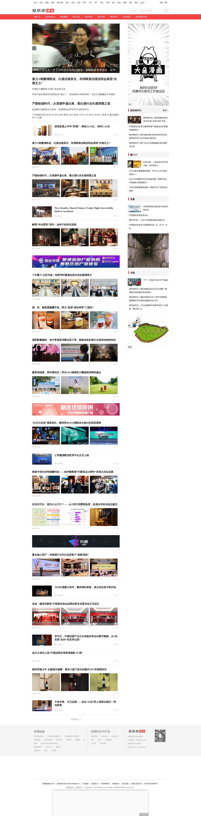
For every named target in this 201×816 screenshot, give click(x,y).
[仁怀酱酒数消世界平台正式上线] (42, 459)
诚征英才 (94, 784)
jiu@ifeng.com (141, 740)
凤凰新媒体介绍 (48, 784)
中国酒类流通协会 (54, 736)
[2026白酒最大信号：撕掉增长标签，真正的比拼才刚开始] (42, 591)
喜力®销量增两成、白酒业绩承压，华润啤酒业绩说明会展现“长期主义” (71, 143)
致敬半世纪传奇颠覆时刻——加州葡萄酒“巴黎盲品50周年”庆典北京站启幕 (72, 471)
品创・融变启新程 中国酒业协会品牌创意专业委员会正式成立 (65, 603)
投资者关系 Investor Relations (68, 784)
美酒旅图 (108, 740)
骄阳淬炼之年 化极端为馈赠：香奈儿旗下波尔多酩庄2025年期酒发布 (69, 669)
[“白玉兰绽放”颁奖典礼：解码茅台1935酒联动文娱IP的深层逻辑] (46, 435)
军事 (107, 3)
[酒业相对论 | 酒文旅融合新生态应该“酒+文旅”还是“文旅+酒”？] (134, 119)
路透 (45, 750)
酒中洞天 (101, 17)
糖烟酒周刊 (38, 747)
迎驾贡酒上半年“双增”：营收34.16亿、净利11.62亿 (82, 126)
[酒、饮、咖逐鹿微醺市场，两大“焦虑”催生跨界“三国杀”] (46, 320)
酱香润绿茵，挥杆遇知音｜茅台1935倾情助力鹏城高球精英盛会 (66, 372)
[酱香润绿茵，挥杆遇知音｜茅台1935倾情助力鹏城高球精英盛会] (46, 385)
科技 (102, 3)
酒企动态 (76, 17)
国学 (130, 3)
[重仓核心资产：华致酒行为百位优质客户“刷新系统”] (46, 567)
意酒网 (68, 740)
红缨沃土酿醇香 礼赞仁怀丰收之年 (48, 89)
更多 (142, 3)
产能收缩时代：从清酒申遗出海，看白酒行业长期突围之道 (71, 103)
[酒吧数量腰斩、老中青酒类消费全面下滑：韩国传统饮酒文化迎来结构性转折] (46, 353)
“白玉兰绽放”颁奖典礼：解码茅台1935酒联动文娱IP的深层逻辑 (66, 422)
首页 (35, 3)
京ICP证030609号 (151, 784)
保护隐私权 (105, 784)
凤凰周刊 (37, 750)
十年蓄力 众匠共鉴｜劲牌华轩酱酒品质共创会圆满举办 (62, 275)
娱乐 (73, 3)
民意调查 (103, 743)
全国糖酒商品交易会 (71, 736)
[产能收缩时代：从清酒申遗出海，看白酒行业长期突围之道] (46, 188)
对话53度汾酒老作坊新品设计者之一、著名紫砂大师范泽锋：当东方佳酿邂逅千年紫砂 (73, 94)
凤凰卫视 (60, 3)
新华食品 (59, 740)
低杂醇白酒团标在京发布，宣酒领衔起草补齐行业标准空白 (60, 109)
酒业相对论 (50, 17)
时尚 (84, 3)
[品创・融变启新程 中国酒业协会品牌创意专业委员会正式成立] (46, 616)
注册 (161, 3)
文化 (113, 3)
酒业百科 (89, 17)
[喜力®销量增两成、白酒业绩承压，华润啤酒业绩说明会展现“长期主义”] (46, 156)
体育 (79, 3)
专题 (99, 740)
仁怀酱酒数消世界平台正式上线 (72, 455)
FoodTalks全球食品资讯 (49, 743)
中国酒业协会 (39, 736)
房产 (96, 3)
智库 (92, 740)
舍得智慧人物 (141, 17)
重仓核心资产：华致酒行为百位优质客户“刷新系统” (60, 554)
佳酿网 (77, 740)
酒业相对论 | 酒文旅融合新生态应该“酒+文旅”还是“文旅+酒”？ (155, 121)
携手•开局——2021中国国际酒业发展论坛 (147, 220)
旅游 (119, 3)
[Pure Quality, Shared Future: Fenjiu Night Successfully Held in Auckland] (42, 211)
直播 (52, 3)
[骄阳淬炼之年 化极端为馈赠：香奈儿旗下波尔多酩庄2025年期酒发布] (46, 682)
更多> (165, 110)
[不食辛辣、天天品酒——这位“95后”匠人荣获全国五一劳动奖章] (42, 705)
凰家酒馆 (94, 736)
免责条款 (115, 784)
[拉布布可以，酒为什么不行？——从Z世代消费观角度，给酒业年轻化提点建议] (46, 517)
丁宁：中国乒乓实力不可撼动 (155, 280)
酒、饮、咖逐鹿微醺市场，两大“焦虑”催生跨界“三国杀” (63, 307)
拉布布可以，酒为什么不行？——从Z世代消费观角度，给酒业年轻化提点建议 (74, 504)
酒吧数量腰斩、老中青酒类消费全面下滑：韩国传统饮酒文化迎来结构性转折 (74, 340)
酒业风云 (114, 17)
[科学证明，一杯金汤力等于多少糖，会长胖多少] (134, 164)
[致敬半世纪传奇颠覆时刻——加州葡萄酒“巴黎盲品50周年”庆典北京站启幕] (46, 484)
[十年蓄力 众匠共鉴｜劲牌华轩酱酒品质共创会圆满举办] (46, 288)
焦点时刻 (115, 736)
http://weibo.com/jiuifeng (136, 747)
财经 (67, 3)
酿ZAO (37, 17)
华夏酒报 (37, 740)
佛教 (124, 3)
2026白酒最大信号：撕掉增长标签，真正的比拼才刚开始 (85, 587)
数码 (136, 3)
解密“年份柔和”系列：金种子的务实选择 (54, 224)
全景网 (53, 750)
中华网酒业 (48, 740)
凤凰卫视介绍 (136, 784)
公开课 (93, 743)
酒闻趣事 (64, 17)
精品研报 (126, 17)
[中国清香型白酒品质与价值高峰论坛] (134, 208)
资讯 (41, 3)
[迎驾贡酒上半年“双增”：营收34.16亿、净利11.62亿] (42, 130)
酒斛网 (58, 747)
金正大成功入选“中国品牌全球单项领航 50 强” (57, 652)
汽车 (90, 3)
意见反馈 (125, 784)
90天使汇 (48, 747)
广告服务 (85, 784)
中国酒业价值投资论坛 (138, 215)
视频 (47, 3)
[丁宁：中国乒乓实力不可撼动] (134, 282)
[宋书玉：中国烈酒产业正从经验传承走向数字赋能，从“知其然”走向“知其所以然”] (42, 640)
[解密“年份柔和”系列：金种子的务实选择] (46, 237)
